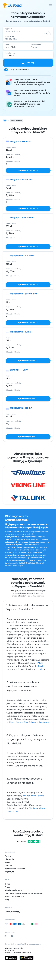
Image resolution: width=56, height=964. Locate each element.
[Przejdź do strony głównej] (12, 5)
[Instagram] (6, 935)
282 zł (41, 669)
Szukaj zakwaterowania (19, 69)
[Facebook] (12, 935)
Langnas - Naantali (20, 142)
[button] (47, 34)
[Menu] (50, 5)
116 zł (40, 666)
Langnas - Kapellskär (21, 180)
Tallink (15, 811)
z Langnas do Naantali (34, 796)
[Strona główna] (5, 120)
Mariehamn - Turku (20, 332)
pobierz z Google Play (17, 722)
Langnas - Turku (19, 370)
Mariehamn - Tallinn (21, 408)
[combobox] (28, 30)
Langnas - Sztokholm (22, 218)
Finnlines (33, 808)
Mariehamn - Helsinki (22, 256)
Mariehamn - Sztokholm (23, 294)
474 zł (39, 663)
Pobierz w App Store (39, 722)
